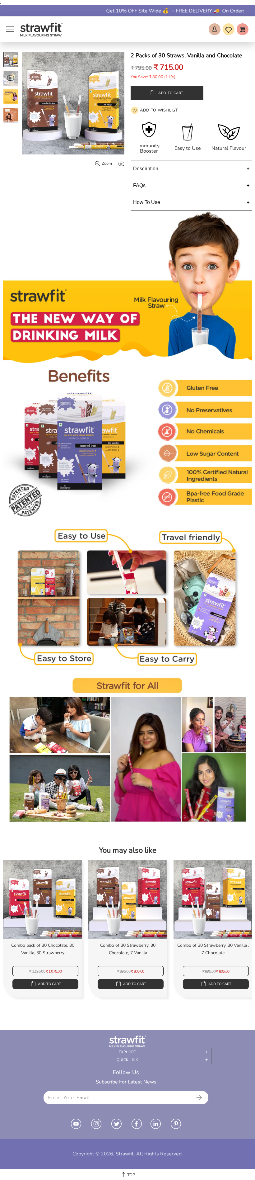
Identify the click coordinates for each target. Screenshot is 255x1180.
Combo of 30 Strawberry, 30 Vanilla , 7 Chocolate (213, 947)
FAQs (139, 185)
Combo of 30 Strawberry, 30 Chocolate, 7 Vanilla (127, 947)
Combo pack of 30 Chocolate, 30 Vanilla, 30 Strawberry (42, 947)
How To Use (146, 202)
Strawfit (41, 29)
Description (145, 168)
